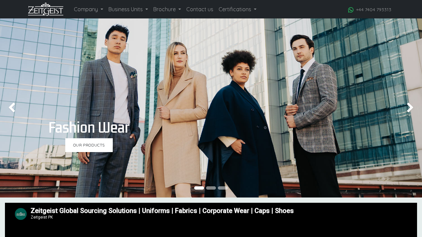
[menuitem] (88, 9)
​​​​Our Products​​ (89, 145)
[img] (17, 108)
